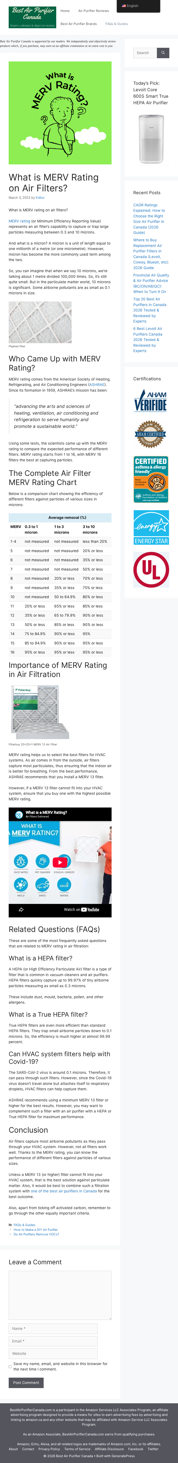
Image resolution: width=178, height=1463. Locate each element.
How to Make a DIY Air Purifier (36, 1229)
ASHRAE (96, 384)
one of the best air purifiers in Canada (64, 1191)
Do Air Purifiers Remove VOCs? (36, 1234)
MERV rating (19, 221)
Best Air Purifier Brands (79, 24)
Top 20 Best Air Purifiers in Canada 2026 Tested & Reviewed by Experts (149, 310)
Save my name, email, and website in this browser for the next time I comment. (60, 1367)
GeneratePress (123, 1456)
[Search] (163, 53)
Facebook (135, 1449)
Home (65, 11)
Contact (28, 1449)
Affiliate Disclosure (109, 1449)
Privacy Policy (49, 1449)
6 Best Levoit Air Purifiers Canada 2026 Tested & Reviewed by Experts (147, 339)
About (13, 1449)
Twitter (153, 1449)
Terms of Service (77, 1449)
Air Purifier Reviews (93, 11)
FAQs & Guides (116, 24)
